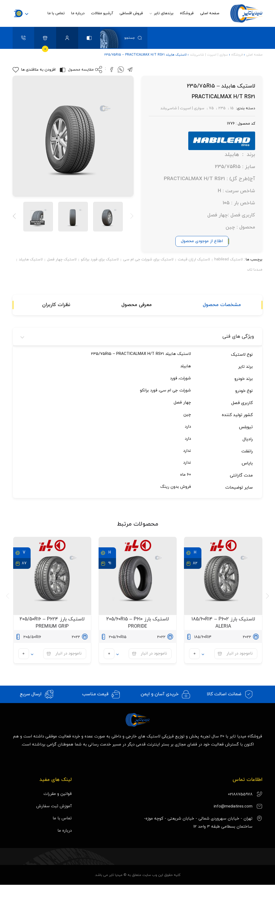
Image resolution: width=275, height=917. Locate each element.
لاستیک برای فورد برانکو (100, 259)
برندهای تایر (163, 13)
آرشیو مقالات (102, 13)
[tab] (221, 305)
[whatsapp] (120, 71)
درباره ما (78, 13)
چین (187, 414)
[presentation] (130, 216)
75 (211, 108)
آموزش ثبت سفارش (54, 806)
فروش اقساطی (131, 13)
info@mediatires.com (233, 806)
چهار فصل (182, 402)
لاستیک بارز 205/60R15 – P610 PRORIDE (137, 623)
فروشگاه (187, 13)
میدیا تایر (254, 269)
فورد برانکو (148, 390)
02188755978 (240, 794)
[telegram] (129, 71)
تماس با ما (56, 13)
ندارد (187, 451)
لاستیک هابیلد (31, 259)
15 (232, 108)
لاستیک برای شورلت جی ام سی (148, 259)
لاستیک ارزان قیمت (194, 259)
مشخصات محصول (222, 304)
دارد (188, 427)
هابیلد (185, 366)
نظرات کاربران (56, 304)
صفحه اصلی (209, 13)
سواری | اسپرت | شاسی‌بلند (209, 55)
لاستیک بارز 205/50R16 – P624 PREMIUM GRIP (52, 623)
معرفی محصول (136, 304)
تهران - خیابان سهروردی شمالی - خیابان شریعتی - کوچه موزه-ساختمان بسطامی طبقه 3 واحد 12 (198, 822)
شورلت (185, 378)
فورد (173, 378)
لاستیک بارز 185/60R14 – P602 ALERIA (223, 623)
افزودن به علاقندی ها (38, 69)
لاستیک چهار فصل (62, 259)
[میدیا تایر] (244, 13)
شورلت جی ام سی (175, 390)
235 (222, 108)
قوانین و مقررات (58, 794)
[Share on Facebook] (111, 71)
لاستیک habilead (228, 259)
